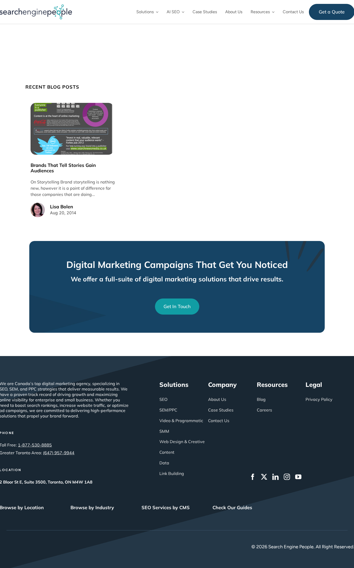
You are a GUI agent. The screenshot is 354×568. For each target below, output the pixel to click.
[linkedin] (275, 477)
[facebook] (253, 477)
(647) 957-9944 (58, 452)
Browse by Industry (92, 507)
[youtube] (298, 477)
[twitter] (264, 477)
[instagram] (287, 477)
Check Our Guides (232, 507)
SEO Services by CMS (165, 507)
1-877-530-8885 (35, 445)
